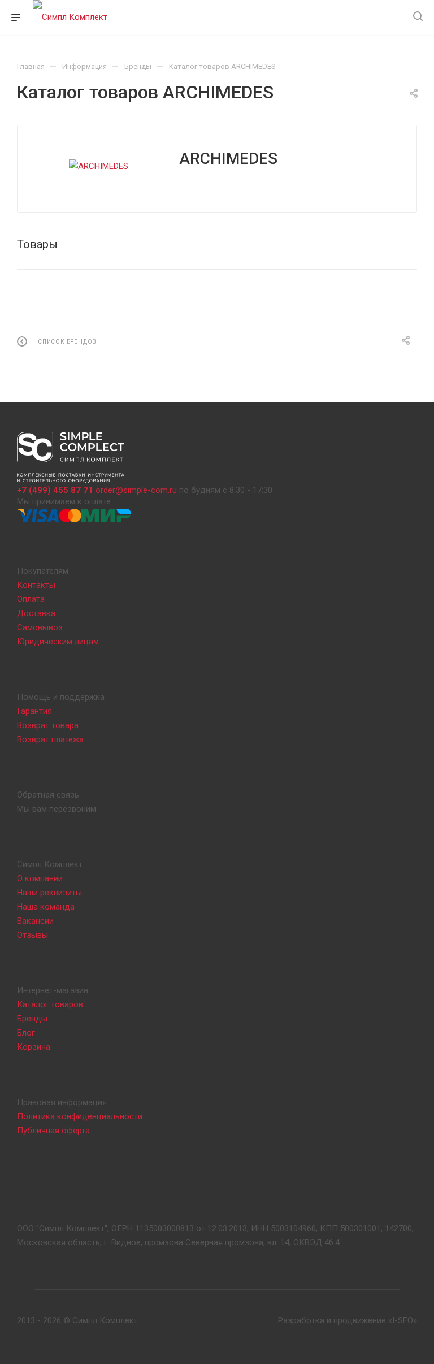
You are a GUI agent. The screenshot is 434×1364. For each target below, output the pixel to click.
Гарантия (34, 711)
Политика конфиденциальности (79, 1116)
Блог (26, 1033)
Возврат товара (48, 725)
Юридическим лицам (58, 641)
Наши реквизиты (49, 892)
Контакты (36, 585)
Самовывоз (40, 627)
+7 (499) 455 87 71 (55, 490)
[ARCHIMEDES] (98, 166)
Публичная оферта (53, 1130)
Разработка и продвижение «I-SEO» (347, 1320)
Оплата (31, 599)
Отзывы (32, 935)
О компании (40, 878)
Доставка (36, 613)
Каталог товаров (50, 1004)
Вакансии (35, 921)
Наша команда (46, 907)
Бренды (32, 1019)
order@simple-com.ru (136, 490)
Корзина (33, 1047)
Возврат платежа (50, 739)
